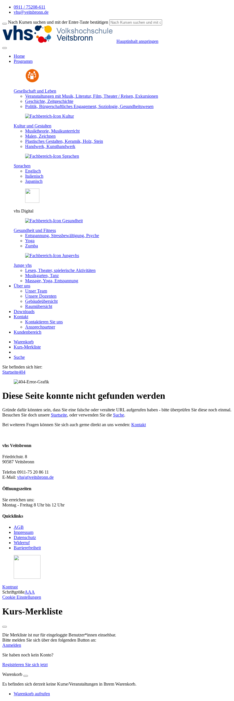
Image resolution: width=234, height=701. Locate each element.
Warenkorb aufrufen (32, 693)
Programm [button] (23, 61)
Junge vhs (23, 265)
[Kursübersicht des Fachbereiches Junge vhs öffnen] (52, 255)
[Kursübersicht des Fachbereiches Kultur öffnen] (49, 116)
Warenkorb (24, 341)
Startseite (10, 372)
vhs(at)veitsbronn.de (35, 477)
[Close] (25, 676)
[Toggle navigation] (4, 48)
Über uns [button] (22, 285)
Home (19, 56)
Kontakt (138, 424)
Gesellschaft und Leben (35, 91)
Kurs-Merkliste (27, 347)
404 (22, 372)
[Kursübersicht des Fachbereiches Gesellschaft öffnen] (32, 81)
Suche (19, 357)
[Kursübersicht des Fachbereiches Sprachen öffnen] (52, 156)
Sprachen (22, 165)
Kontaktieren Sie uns (44, 321)
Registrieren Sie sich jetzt (25, 664)
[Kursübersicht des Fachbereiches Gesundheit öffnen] (54, 220)
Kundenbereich (27, 332)
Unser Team (36, 291)
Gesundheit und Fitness (35, 230)
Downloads (24, 311)
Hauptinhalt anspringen (137, 41)
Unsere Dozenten (41, 296)
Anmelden (11, 645)
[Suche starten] (4, 24)
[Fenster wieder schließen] (4, 627)
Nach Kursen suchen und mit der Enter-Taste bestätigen (58, 22)
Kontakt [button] (21, 316)
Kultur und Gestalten (32, 125)
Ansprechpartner (40, 327)
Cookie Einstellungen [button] (21, 597)
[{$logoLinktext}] (59, 41)
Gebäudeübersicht (41, 301)
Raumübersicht (38, 306)
